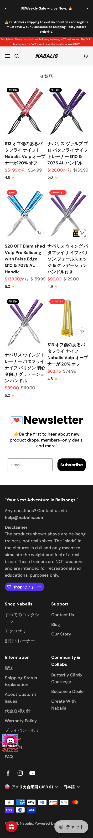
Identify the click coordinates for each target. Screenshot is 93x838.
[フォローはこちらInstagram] (20, 773)
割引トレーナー (20, 641)
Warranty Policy (21, 721)
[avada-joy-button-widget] (11, 826)
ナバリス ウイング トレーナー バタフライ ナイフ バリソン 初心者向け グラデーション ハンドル (25, 368)
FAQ (9, 757)
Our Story (61, 634)
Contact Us (62, 615)
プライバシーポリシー (22, 733)
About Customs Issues (20, 697)
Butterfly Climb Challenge (66, 678)
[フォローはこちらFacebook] (8, 773)
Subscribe (71, 465)
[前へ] (5, 8)
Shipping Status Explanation (21, 681)
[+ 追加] (39, 233)
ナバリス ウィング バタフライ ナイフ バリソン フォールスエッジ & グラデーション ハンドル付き (67, 259)
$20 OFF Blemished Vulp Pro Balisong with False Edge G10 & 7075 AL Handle (25, 259)
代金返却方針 (18, 711)
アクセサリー (18, 631)
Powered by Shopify (52, 823)
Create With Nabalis (63, 704)
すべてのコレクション (22, 618)
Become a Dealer (68, 691)
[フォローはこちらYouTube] (32, 773)
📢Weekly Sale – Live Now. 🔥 (46, 8)
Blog (55, 624)
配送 (9, 668)
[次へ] (87, 8)
